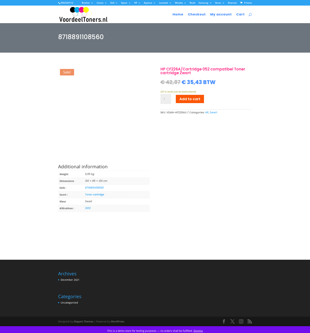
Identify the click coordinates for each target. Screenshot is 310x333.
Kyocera (148, 3)
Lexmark (163, 3)
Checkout (197, 15)
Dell (112, 3)
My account (221, 15)
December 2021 (70, 279)
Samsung (203, 3)
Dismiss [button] (198, 330)
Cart (240, 15)
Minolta (179, 3)
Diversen (232, 3)
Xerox (218, 3)
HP (135, 3)
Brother (86, 3)
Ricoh (192, 3)
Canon (100, 3)
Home (178, 15)
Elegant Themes (83, 321)
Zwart (213, 112)
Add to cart (189, 98)
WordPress (117, 321)
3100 (88, 208)
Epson (124, 3)
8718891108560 (94, 187)
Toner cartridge (94, 194)
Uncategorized (69, 302)
